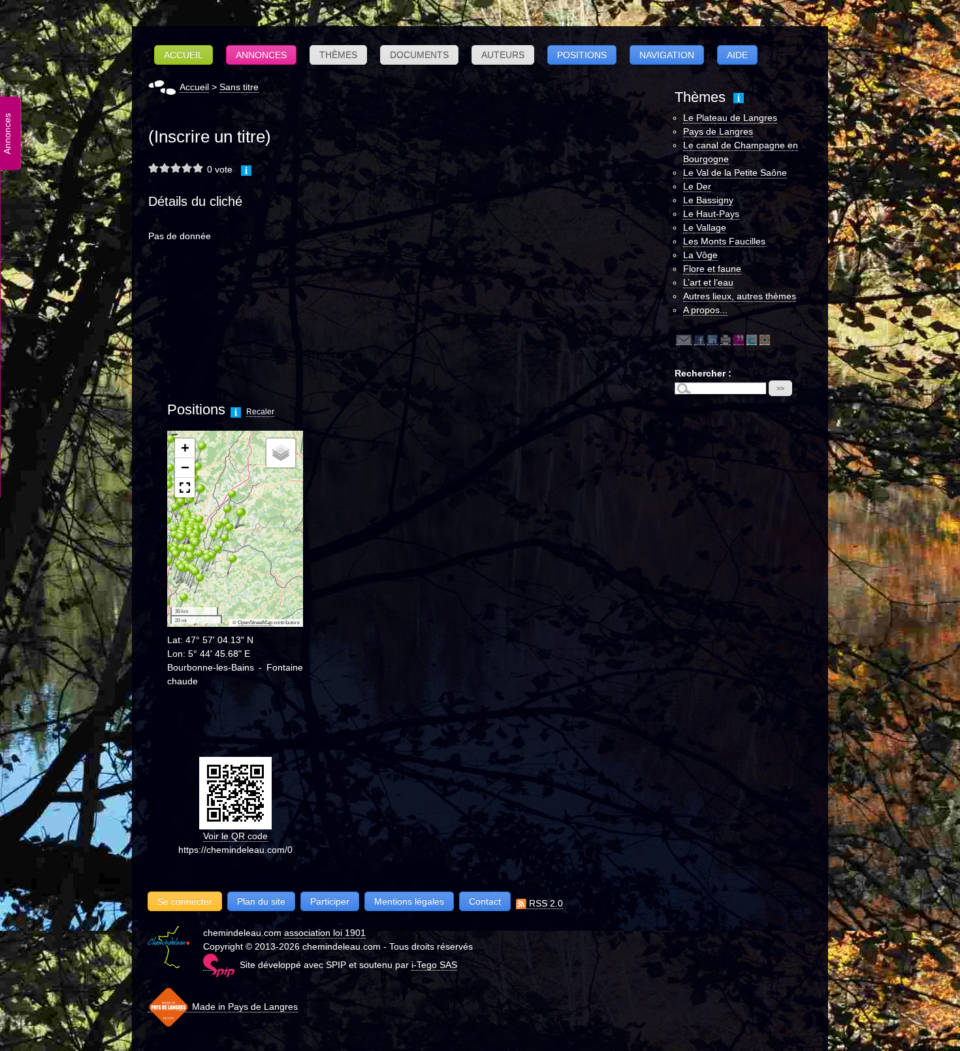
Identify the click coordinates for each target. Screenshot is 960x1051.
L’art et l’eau (708, 282)
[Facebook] (699, 339)
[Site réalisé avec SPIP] (218, 965)
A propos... (705, 310)
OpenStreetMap (255, 623)
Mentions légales (409, 901)
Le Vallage (704, 227)
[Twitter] (751, 339)
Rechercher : (703, 373)
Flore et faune (712, 268)
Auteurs (502, 55)
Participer (329, 901)
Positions (582, 55)
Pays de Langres (718, 131)
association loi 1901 (325, 932)
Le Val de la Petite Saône (735, 172)
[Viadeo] (765, 339)
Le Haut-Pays (711, 214)
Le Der (697, 186)
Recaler (260, 411)
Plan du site (261, 901)
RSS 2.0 (544, 903)
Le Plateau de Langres (730, 117)
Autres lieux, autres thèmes (739, 296)
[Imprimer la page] (725, 339)
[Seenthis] (738, 339)
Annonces (261, 55)
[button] (178, 602)
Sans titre (239, 87)
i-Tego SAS (434, 964)
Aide (737, 55)
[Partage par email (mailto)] (684, 339)
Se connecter (184, 901)
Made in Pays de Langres (243, 1006)
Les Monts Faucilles (724, 241)
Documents (419, 55)
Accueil (183, 55)
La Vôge (700, 255)
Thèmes (338, 55)
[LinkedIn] (712, 339)
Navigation (666, 55)
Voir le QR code (235, 836)
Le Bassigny (708, 200)
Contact (485, 901)
